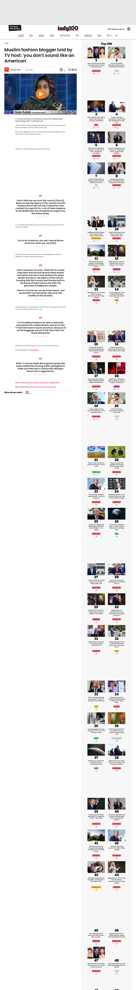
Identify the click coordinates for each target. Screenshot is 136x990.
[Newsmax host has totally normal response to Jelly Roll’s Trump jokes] (116, 686)
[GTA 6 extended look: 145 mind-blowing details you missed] (116, 952)
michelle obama (96, 887)
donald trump (116, 125)
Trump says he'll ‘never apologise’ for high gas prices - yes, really (96, 816)
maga (116, 300)
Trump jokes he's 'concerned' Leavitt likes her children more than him (116, 120)
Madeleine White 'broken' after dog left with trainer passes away (96, 234)
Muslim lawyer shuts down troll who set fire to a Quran (37, 387)
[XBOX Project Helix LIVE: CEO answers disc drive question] (116, 718)
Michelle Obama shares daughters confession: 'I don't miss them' (96, 879)
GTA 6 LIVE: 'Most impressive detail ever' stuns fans (116, 410)
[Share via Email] (75, 70)
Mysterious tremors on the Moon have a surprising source (96, 762)
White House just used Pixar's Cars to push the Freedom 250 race (116, 762)
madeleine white (96, 238)
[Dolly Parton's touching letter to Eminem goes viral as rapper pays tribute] (116, 250)
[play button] (40, 94)
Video (99, 35)
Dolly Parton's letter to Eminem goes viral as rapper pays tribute (117, 263)
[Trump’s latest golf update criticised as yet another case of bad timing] (116, 451)
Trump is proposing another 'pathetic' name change (116, 848)
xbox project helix (116, 738)
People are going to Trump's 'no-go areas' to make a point (39, 382)
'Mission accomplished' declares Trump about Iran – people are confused (96, 150)
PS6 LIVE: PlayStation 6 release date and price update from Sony (96, 180)
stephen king (116, 502)
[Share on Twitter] (72, 70)
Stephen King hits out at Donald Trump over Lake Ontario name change (116, 496)
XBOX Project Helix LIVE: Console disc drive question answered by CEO (117, 731)
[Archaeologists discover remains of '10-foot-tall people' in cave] (96, 718)
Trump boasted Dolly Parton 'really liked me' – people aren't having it (116, 180)
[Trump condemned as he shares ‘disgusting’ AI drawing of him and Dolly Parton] (96, 336)
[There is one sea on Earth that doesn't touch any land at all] (96, 451)
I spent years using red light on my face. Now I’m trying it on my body (116, 380)
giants (96, 738)
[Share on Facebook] (69, 70)
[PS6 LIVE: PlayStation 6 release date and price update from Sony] (96, 168)
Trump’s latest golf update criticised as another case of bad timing (117, 465)
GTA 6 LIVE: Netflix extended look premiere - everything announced (116, 65)
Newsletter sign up (117, 29)
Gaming (41, 35)
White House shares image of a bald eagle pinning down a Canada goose (96, 264)
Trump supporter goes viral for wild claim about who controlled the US (116, 295)
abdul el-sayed (116, 941)
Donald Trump (96, 71)
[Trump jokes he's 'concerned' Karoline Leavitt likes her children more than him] (116, 106)
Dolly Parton (96, 300)
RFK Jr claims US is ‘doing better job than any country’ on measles (96, 119)
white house (96, 269)
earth (116, 533)
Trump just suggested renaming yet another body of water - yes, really (96, 527)
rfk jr (96, 125)
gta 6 (116, 71)
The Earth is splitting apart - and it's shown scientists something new (116, 527)
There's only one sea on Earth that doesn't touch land (96, 464)
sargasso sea (96, 472)
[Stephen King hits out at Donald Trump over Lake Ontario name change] (116, 483)
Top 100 (21, 35)
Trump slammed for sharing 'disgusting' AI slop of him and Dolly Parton (96, 350)
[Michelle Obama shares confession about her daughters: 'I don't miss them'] (96, 866)
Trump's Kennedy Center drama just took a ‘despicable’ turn (116, 234)
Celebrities (88, 35)
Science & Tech (64, 35)
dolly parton (117, 269)
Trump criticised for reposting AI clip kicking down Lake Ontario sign (116, 349)
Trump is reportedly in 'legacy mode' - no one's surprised (96, 496)
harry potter (96, 941)
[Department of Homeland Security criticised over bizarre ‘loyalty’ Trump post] (116, 599)
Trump (51, 35)
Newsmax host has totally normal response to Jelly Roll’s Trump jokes (116, 700)
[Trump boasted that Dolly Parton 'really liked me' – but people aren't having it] (116, 168)
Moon (96, 768)
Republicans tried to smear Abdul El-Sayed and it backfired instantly (116, 935)
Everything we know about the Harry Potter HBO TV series (96, 935)
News (31, 35)
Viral (77, 35)
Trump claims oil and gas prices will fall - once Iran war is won (96, 410)
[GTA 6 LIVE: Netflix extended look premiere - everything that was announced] (116, 52)
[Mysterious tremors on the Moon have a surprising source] (96, 749)
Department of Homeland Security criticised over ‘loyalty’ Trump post (117, 612)
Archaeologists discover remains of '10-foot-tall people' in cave (96, 730)
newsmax (116, 706)
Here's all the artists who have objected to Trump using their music (96, 65)
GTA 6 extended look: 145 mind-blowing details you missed (116, 965)
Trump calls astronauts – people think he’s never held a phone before (96, 380)
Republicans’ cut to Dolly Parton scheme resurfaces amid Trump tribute (96, 295)
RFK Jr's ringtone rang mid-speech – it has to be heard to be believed (96, 699)
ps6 (96, 185)
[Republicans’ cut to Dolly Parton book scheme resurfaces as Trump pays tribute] (96, 281)
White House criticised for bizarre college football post (96, 643)
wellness (116, 386)
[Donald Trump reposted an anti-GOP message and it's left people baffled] (116, 137)
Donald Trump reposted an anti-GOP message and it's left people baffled (116, 150)
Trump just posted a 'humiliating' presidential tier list (116, 581)
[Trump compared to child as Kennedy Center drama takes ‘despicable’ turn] (116, 221)
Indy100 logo (68, 28)
